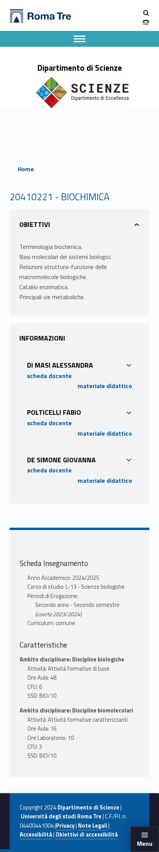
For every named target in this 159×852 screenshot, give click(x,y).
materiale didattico (105, 385)
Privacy (65, 825)
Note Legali (92, 825)
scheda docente (49, 375)
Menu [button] (144, 843)
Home (26, 169)
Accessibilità (36, 834)
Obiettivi (34, 224)
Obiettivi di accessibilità (87, 834)
